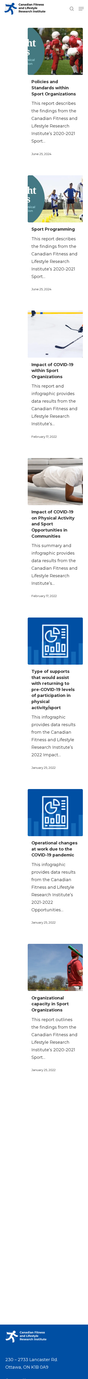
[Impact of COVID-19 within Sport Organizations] (55, 334)
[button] (81, 8)
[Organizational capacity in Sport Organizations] (55, 967)
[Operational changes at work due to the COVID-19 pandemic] (55, 812)
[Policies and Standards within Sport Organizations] (55, 51)
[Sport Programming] (55, 198)
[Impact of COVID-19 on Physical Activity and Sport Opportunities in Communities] (55, 481)
